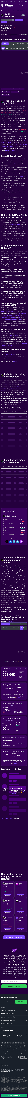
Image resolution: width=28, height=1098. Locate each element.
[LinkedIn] (13, 1043)
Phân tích (7, 895)
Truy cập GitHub (22, 737)
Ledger (7, 150)
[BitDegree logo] (5, 1065)
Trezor (14, 150)
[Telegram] (5, 1043)
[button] (22, 5)
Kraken (3, 142)
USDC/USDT (11, 388)
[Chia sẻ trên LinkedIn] (14, 541)
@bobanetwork (10, 621)
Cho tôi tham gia (14, 986)
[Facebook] (10, 1043)
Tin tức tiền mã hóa (9, 354)
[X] (2, 1043)
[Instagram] (18, 1043)
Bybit (23, 140)
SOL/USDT (4, 390)
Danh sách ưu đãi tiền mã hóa (12, 319)
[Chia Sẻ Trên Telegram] (17, 541)
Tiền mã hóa (6, 10)
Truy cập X (23, 668)
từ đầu (15, 361)
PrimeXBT (10, 142)
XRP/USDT (19, 388)
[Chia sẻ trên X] (6, 541)
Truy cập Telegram (9, 705)
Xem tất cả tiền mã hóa (14, 937)
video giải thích (8, 357)
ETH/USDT (4, 388)
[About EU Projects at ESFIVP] (6, 1056)
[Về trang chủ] (2, 10)
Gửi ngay (18, 697)
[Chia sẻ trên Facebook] (10, 541)
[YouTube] (8, 1043)
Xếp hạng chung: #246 (6, 19)
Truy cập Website (8, 720)
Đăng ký (21, 1002)
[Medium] (16, 1043)
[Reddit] (21, 1043)
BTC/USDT (18, 386)
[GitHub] (24, 1043)
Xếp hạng (13, 10)
